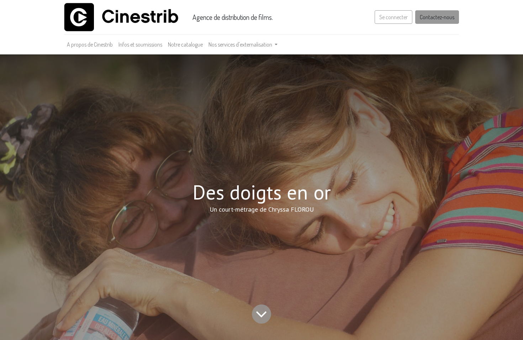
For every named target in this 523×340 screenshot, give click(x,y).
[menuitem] (90, 44)
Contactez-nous (437, 17)
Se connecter (393, 17)
